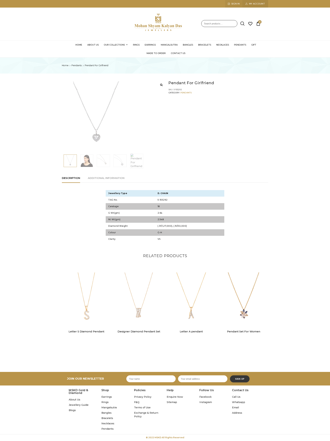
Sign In (235, 3)
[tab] (71, 178)
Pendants (77, 65)
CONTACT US (178, 53)
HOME (78, 44)
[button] (106, 277)
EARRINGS (150, 44)
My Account (257, 3)
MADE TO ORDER (156, 53)
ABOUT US (93, 44)
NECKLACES (222, 44)
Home (65, 65)
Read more (86, 339)
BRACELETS (204, 44)
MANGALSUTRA (169, 44)
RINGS (136, 44)
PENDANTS (240, 44)
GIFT (253, 44)
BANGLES (188, 44)
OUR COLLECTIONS (114, 44)
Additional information (106, 178)
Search (241, 23)
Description (71, 178)
